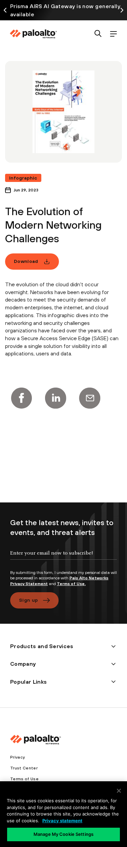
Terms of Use (24, 779)
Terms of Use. (71, 583)
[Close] (118, 790)
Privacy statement (62, 820)
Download (26, 261)
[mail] (90, 398)
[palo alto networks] (33, 33)
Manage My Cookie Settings (63, 834)
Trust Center (24, 768)
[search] (98, 34)
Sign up (28, 600)
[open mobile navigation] (113, 34)
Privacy (17, 757)
